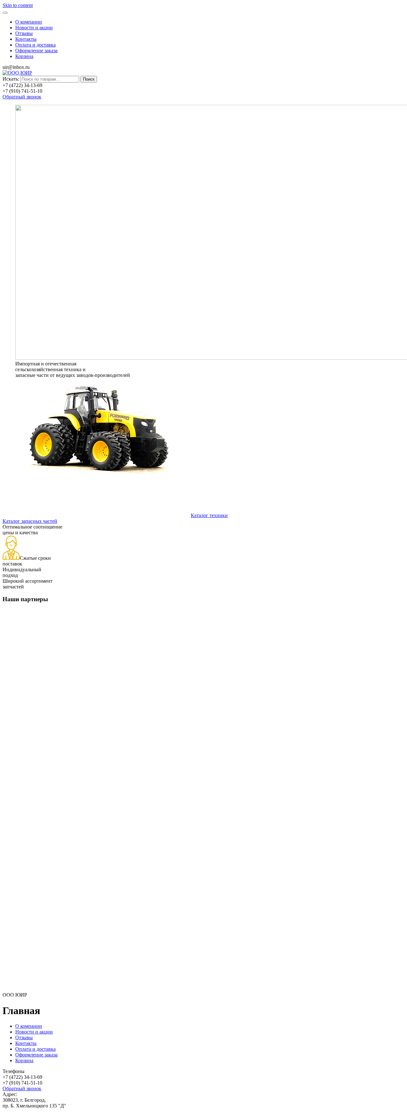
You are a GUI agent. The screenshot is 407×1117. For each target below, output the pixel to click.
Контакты (26, 39)
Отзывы (24, 33)
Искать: (11, 79)
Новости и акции (34, 27)
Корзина (24, 56)
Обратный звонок (22, 96)
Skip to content (18, 5)
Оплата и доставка (35, 44)
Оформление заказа (36, 50)
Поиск (88, 79)
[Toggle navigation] (5, 13)
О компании (28, 22)
